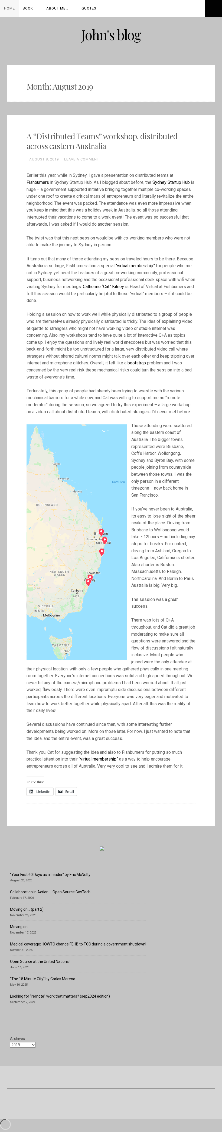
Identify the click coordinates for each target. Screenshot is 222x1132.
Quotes (88, 8)
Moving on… (20, 927)
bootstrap (137, 362)
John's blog (111, 35)
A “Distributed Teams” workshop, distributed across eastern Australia (102, 141)
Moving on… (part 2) (27, 909)
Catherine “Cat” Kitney (103, 286)
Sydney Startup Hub (171, 182)
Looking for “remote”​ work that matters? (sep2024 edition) (60, 996)
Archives (17, 1038)
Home (9, 8)
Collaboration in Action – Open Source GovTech (50, 892)
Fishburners (38, 182)
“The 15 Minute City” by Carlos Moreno (42, 979)
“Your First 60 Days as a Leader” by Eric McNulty (50, 874)
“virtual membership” (135, 265)
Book (28, 8)
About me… (57, 8)
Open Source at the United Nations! (40, 961)
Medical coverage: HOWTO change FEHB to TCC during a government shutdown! (78, 944)
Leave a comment (81, 159)
